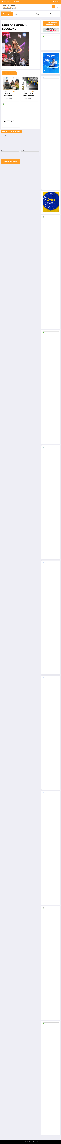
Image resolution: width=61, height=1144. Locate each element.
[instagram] (58, 1)
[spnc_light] (59, 7)
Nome (2, 150)
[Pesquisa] (57, 7)
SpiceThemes (38, 1141)
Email (22, 150)
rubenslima (8, 91)
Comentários (4, 136)
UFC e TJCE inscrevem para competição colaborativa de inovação (9, 94)
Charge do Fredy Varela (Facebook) (29, 94)
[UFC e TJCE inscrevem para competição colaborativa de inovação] (11, 83)
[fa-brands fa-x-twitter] (55, 1)
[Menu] (53, 6)
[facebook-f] (53, 1)
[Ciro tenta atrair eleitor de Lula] (11, 110)
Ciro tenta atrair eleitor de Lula (9, 121)
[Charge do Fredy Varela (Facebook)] (30, 83)
